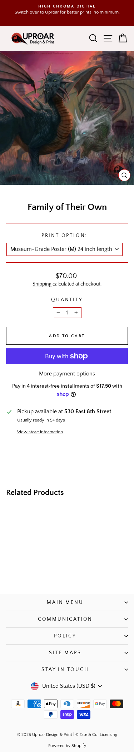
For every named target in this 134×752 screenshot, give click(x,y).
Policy (65, 636)
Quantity (67, 300)
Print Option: (64, 235)
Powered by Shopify (67, 745)
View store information (40, 431)
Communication (65, 619)
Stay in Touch (65, 669)
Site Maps (65, 653)
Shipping (42, 284)
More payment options (67, 373)
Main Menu (65, 602)
